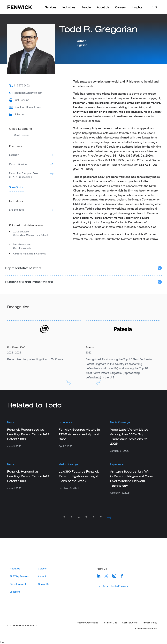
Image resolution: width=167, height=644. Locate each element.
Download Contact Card (27, 107)
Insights (137, 7)
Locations (15, 591)
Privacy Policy (150, 622)
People (86, 7)
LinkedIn (19, 114)
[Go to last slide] (68, 382)
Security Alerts (129, 622)
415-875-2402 (22, 85)
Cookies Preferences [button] (146, 628)
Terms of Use (110, 622)
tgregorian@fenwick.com (28, 92)
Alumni (42, 576)
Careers (120, 7)
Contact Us (44, 584)
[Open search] (156, 7)
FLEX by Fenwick (19, 576)
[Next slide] (98, 382)
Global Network (18, 584)
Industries (69, 7)
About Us (103, 7)
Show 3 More (16, 187)
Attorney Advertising (87, 622)
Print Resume (21, 99)
